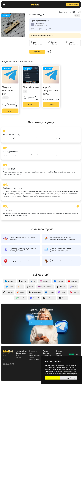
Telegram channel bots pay (8, 90)
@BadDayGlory (34, 359)
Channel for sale (31, 87)
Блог (17, 355)
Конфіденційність (21, 351)
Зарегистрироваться (72, 4)
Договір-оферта (21, 353)
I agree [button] (48, 378)
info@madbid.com (34, 355)
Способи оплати (59, 352)
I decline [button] (55, 378)
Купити (37, 52)
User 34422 (39, 24)
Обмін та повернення (47, 354)
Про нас (45, 351)
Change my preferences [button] (68, 378)
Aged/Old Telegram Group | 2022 (51, 90)
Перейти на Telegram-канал (41, 323)
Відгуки (18, 357)
